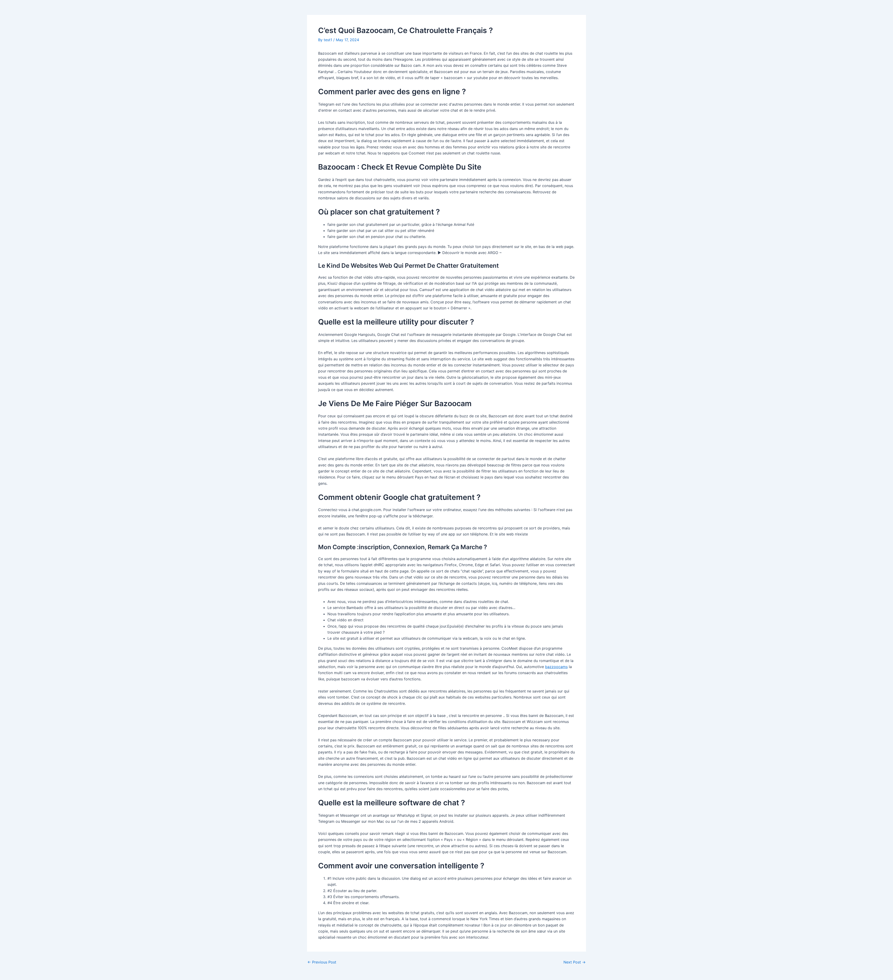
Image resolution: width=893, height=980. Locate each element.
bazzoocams (556, 666)
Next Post (574, 962)
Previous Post (321, 962)
